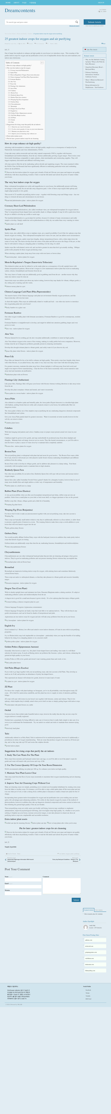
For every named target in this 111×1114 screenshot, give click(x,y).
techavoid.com (89, 946)
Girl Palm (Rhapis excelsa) (18, 115)
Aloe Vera (13, 81)
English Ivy (14, 111)
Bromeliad (14, 106)
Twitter (87, 993)
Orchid (13, 120)
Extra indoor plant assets (14, 136)
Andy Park (13, 43)
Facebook (88, 990)
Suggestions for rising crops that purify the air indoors (23, 124)
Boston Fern (14, 93)
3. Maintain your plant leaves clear (19, 131)
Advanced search (74, 26)
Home (8, 2)
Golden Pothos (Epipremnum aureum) (21, 113)
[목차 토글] (41, 62)
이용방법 (32, 2)
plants (72, 854)
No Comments (40, 43)
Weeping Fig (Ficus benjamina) (19, 99)
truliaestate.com (89, 964)
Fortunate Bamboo (15, 79)
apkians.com (88, 940)
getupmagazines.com (91, 952)
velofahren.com (89, 958)
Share (18, 854)
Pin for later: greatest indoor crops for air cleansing (23, 138)
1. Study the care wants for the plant (20, 127)
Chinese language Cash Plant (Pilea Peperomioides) (24, 77)
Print (104, 43)
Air (60, 854)
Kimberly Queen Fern (17, 95)
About (16, 2)
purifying (76, 854)
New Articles (99, 910)
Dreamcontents (20, 10)
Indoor (63, 854)
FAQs (24, 2)
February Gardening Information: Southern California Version (92, 74)
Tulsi (12, 122)
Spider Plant (13, 72)
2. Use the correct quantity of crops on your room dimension (26, 129)
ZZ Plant (13, 117)
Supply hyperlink (10, 847)
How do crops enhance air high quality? (19, 65)
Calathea (13, 90)
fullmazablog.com (90, 970)
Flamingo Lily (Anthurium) (17, 86)
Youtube (88, 996)
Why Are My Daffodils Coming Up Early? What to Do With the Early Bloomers (95, 62)
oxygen (68, 854)
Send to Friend (12, 854)
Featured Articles (88, 910)
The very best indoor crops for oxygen (18, 68)
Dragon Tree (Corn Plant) (18, 108)
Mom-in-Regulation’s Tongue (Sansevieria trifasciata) (24, 75)
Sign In (101, 2)
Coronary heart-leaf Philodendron (19, 70)
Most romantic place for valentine (93, 914)
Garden (30, 33)
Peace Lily (13, 84)
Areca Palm (13, 88)
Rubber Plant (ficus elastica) (18, 97)
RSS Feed (88, 999)
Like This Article (92, 50)
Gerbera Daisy (15, 102)
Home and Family (22, 33)
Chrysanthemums (16, 104)
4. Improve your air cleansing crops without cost (23, 133)
